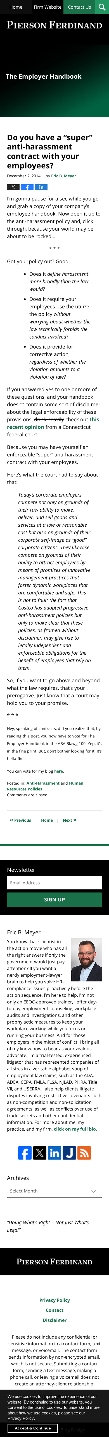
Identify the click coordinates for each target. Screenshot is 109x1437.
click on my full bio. (75, 1129)
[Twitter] (39, 1153)
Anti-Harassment (43, 783)
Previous (20, 819)
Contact (54, 1310)
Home (16, 7)
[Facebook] (25, 1153)
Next (70, 819)
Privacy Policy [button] (21, 1418)
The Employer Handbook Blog (54, 24)
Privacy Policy (54, 1300)
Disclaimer (55, 1320)
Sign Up (54, 899)
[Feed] (84, 1153)
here (58, 771)
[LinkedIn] (54, 1153)
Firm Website (47, 7)
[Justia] (69, 1153)
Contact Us (79, 7)
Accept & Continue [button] (33, 1428)
